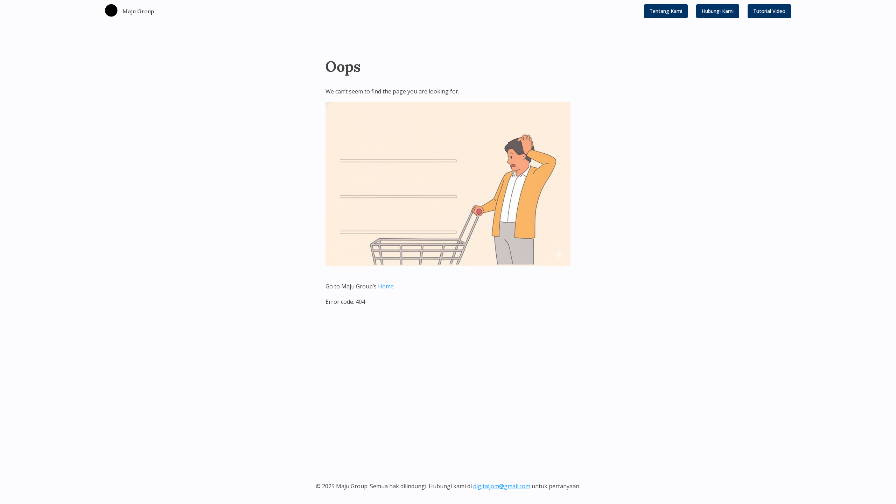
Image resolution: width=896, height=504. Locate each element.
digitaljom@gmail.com (501, 486)
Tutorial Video (769, 11)
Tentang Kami (666, 11)
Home (386, 286)
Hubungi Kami (718, 11)
